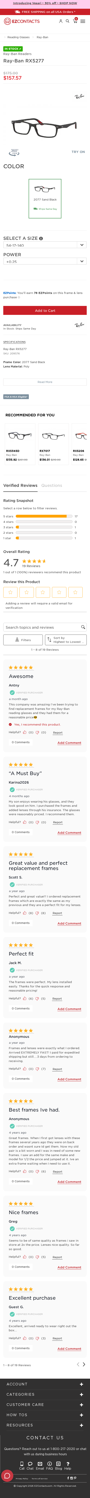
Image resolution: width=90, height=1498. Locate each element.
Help (67, 1468)
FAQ (49, 1468)
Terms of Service (40, 1478)
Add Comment (69, 743)
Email (40, 1468)
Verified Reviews (20, 485)
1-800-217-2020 (62, 1449)
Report (57, 732)
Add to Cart (45, 310)
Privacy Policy (22, 1478)
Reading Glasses (18, 37)
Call (21, 1468)
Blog (58, 1468)
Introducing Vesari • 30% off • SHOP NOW (45, 3)
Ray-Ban (42, 37)
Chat (30, 1468)
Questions (51, 485)
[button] (10, 592)
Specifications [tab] (14, 341)
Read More (45, 382)
